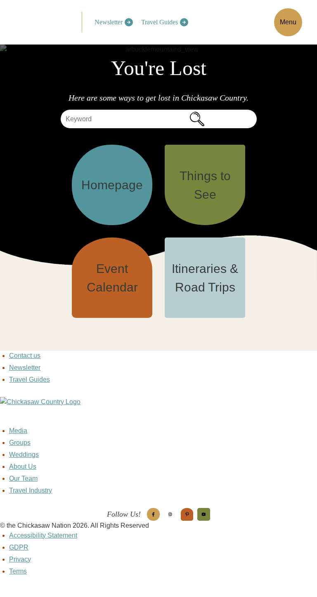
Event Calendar (112, 278)
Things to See (205, 185)
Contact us (24, 355)
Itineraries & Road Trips (205, 278)
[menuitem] (111, 22)
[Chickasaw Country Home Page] (158, 411)
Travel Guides (159, 22)
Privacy (20, 559)
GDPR (18, 547)
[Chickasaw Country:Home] (44, 20)
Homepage (112, 185)
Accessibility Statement (43, 535)
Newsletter (109, 22)
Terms (18, 571)
